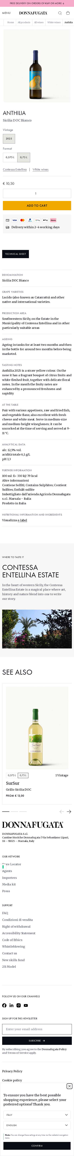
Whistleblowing (13, 946)
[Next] (69, 811)
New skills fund (13, 960)
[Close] (69, 1086)
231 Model (9, 966)
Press (6, 891)
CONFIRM (37, 1145)
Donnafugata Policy (54, 1049)
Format (7, 149)
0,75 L (23, 775)
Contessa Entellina (15, 169)
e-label (22, 520)
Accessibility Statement (18, 933)
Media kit (9, 884)
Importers (9, 878)
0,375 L (12, 775)
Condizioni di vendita (17, 920)
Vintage (8, 130)
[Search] (60, 13)
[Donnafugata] (33, 13)
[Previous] (62, 811)
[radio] (9, 139)
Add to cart (37, 206)
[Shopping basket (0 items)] (68, 13)
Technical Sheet (15, 253)
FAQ (5, 913)
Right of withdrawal (16, 926)
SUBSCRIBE (35, 1040)
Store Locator (11, 864)
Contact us (9, 953)
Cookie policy (12, 1080)
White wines (40, 169)
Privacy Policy (12, 1071)
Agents (7, 871)
